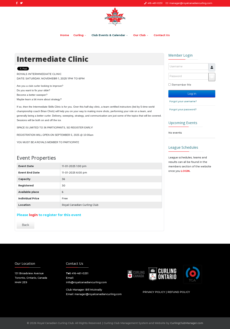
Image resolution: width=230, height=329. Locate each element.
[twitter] (21, 3)
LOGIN (185, 171)
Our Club (139, 35)
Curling (78, 35)
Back (25, 225)
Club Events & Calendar (108, 35)
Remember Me (181, 84)
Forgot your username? (183, 101)
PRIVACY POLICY (154, 292)
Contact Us (162, 35)
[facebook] (17, 3)
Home (64, 35)
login (33, 215)
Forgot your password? (183, 109)
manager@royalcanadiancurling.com (190, 3)
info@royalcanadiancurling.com (86, 282)
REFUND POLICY (178, 292)
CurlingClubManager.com (186, 323)
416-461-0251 (155, 3)
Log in (192, 93)
